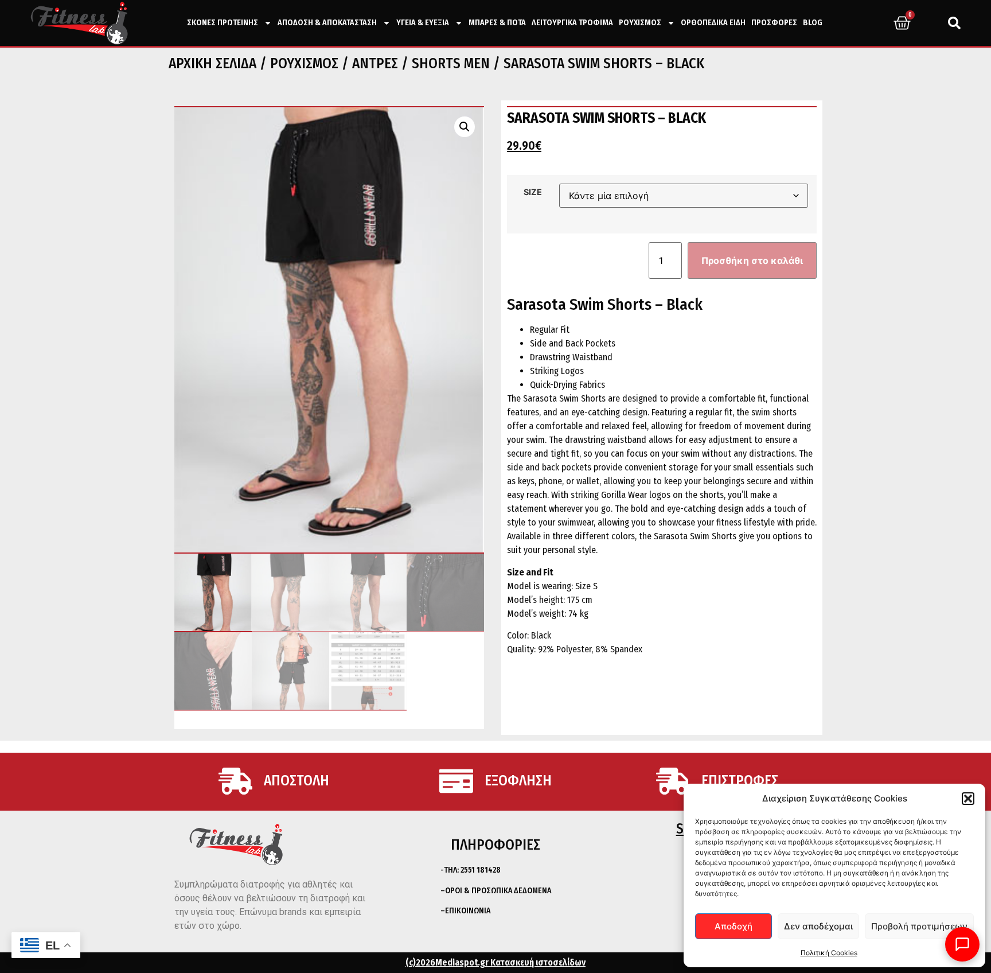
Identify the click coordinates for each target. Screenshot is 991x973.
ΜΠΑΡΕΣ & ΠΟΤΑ (497, 23)
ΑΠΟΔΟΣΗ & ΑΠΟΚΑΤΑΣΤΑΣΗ (327, 23)
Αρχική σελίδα (212, 63)
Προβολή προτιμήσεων (919, 926)
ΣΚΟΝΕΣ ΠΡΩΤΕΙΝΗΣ (222, 23)
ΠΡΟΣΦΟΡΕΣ (774, 23)
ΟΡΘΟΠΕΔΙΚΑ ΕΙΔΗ (713, 23)
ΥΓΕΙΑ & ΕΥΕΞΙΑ (422, 23)
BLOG (812, 23)
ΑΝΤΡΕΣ (375, 63)
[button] (968, 798)
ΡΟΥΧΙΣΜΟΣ (640, 23)
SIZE (533, 192)
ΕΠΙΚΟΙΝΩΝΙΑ (467, 911)
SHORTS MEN (451, 63)
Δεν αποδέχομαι (818, 926)
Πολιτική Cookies (829, 952)
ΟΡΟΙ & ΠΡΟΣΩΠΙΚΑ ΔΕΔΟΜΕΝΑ (498, 891)
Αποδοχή (733, 926)
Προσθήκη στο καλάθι (752, 260)
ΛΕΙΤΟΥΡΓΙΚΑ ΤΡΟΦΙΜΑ (572, 23)
